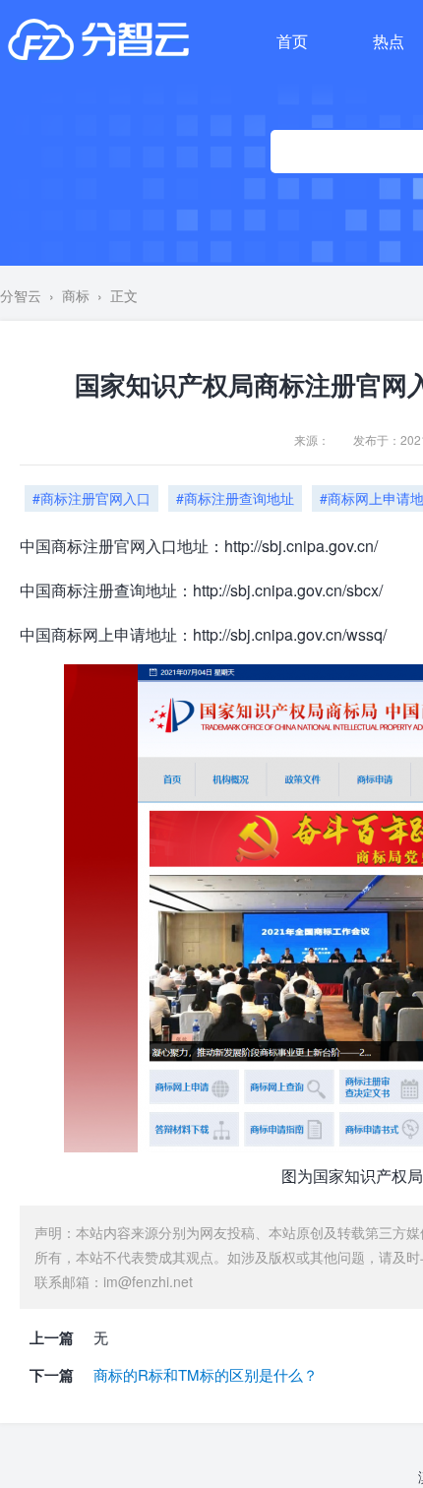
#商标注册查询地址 (235, 498)
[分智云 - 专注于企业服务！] (98, 39)
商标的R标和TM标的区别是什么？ (205, 1374)
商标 (76, 295)
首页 (292, 41)
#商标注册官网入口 (91, 498)
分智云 (20, 295)
